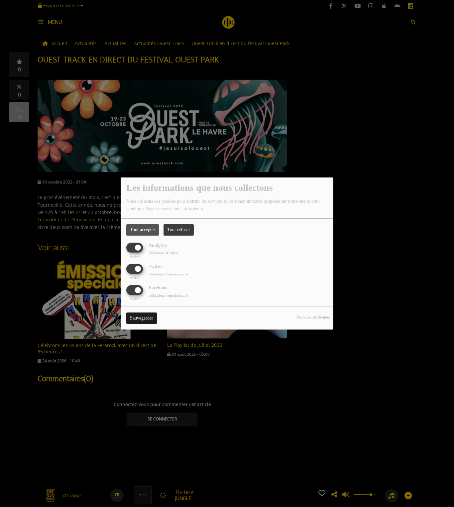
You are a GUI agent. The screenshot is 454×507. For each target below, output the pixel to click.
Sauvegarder (141, 318)
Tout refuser (178, 229)
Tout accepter (142, 229)
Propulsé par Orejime (313, 317)
